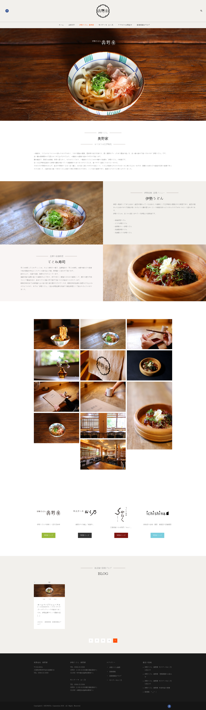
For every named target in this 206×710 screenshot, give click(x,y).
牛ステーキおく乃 (115, 680)
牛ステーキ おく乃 (106, 25)
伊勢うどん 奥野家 (86, 25)
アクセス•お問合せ (125, 25)
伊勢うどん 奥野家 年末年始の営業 (157, 688)
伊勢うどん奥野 (114, 667)
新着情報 (47, 622)
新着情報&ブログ (143, 25)
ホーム (61, 25)
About (72, 25)
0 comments (43, 607)
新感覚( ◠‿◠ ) (150, 692)
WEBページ (48, 535)
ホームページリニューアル (48, 605)
